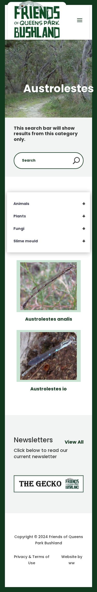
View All (74, 442)
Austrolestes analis (48, 319)
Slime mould (49, 241)
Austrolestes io (48, 389)
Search (76, 160)
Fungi (49, 228)
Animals (49, 203)
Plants (49, 216)
